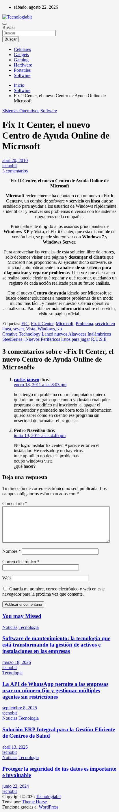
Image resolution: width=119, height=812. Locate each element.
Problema (84, 323)
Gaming (21, 59)
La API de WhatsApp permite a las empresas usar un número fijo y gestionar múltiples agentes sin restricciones (55, 690)
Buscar (8, 27)
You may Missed (21, 616)
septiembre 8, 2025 (19, 707)
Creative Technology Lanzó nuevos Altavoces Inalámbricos (56, 334)
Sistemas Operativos (20, 110)
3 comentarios (15, 170)
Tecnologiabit (48, 796)
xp (59, 328)
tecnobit (9, 165)
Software (22, 75)
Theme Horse (34, 801)
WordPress (48, 806)
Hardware (23, 64)
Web (6, 577)
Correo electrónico (21, 561)
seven (18, 328)
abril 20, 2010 (15, 160)
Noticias (9, 627)
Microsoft (64, 323)
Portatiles (22, 70)
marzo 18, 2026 (16, 662)
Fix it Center (42, 323)
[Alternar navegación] (4, 24)
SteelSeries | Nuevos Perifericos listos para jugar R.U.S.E (54, 339)
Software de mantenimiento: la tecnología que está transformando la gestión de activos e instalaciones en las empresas (56, 644)
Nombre (11, 551)
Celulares (22, 49)
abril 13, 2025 (15, 747)
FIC (25, 323)
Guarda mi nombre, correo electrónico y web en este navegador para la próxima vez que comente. (53, 591)
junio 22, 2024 (15, 786)
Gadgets (21, 54)
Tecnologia (28, 627)
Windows (46, 328)
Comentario (14, 503)
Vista (30, 328)
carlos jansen (26, 379)
